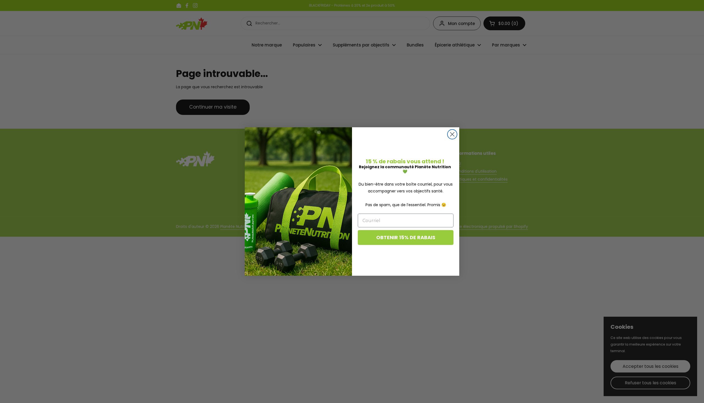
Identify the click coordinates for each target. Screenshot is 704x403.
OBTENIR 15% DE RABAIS (405, 237)
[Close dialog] (452, 134)
